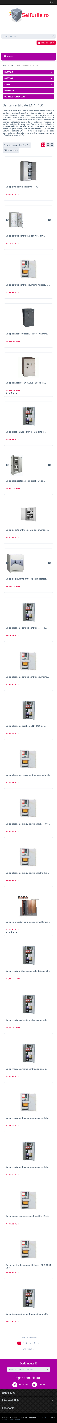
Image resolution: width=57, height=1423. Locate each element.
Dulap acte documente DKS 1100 (22, 186)
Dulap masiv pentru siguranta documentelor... (28, 1118)
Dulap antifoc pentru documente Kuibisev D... (28, 284)
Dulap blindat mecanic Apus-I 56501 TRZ (26, 382)
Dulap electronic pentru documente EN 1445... (28, 824)
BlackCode (41, 1417)
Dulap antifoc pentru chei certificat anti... (25, 235)
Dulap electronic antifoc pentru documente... (27, 677)
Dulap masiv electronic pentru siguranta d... (27, 1069)
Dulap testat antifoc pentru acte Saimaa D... (27, 1314)
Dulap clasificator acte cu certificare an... (25, 481)
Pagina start (8, 65)
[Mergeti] (47, 1369)
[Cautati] (53, 36)
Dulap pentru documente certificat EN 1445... (27, 1216)
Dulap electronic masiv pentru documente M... (28, 775)
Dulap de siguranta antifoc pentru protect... (26, 578)
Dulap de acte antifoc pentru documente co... (27, 530)
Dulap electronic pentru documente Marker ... (27, 873)
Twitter (41, 1384)
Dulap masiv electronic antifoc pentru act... (26, 1020)
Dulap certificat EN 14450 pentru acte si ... (26, 431)
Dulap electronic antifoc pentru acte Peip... (26, 627)
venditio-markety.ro (12, 1419)
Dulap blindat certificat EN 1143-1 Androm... (27, 333)
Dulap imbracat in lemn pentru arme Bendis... (28, 922)
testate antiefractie (15, 133)
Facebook (23, 1384)
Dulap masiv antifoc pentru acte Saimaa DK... (28, 971)
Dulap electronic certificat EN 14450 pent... (26, 726)
